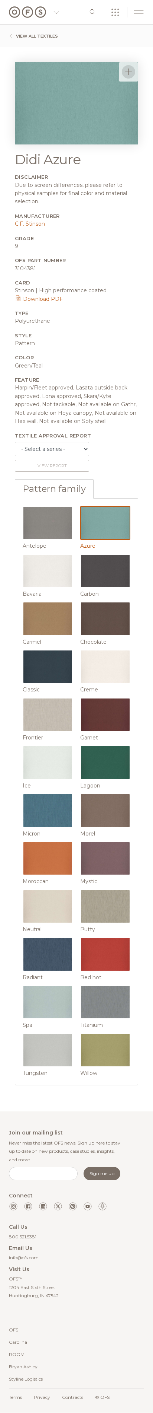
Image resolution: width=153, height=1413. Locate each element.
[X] (57, 1206)
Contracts (72, 1397)
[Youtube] (87, 1206)
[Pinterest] (72, 1206)
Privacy (42, 1397)
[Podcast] (102, 1206)
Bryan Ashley (23, 1366)
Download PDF (42, 299)
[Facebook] (28, 1206)
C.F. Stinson (30, 223)
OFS (13, 1330)
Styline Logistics (26, 1379)
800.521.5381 (22, 1236)
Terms (15, 1397)
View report (52, 465)
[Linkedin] (43, 1206)
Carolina (18, 1342)
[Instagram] (13, 1206)
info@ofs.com (24, 1257)
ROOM (17, 1354)
